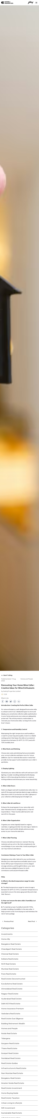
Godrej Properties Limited (11, 691)
